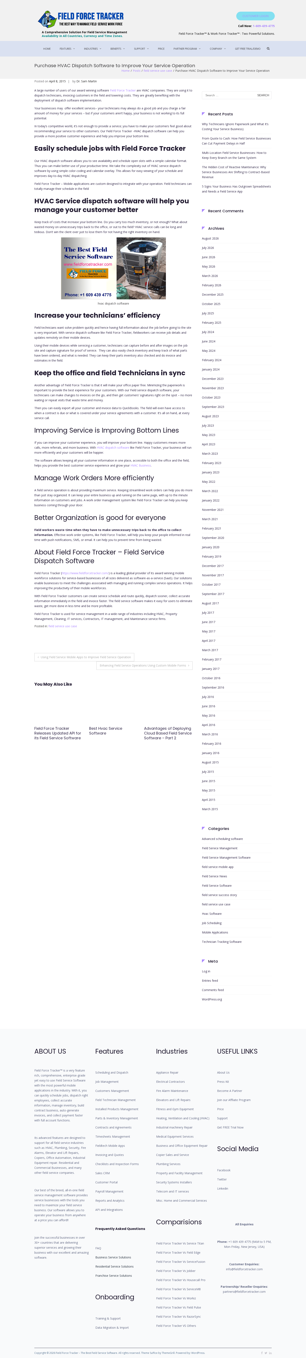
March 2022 (210, 491)
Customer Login (256, 16)
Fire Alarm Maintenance (172, 1091)
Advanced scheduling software (222, 839)
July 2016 (208, 697)
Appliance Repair (167, 1072)
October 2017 (211, 584)
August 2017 (210, 603)
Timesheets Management (112, 1136)
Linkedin (222, 1188)
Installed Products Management (116, 1109)
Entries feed (210, 981)
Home (47, 49)
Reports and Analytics (109, 1200)
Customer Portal (106, 1182)
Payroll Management (109, 1191)
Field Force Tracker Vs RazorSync (178, 1316)
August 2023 (210, 416)
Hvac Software (212, 914)
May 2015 (208, 790)
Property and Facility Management (179, 1173)
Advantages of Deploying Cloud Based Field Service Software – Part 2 (168, 733)
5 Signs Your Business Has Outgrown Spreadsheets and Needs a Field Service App (236, 188)
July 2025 (208, 313)
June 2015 (208, 781)
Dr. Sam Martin (86, 81)
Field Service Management (220, 848)
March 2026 (210, 276)
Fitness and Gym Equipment (175, 1109)
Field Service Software (217, 886)
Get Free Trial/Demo (248, 49)
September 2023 (213, 407)
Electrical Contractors (170, 1082)
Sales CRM (102, 1173)
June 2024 (208, 341)
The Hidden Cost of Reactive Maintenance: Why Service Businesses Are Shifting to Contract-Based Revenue (236, 172)
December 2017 (213, 566)
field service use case (158, 71)
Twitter (222, 1179)
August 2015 (210, 762)
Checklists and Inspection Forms (117, 1164)
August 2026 (210, 238)
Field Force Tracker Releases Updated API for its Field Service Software (57, 733)
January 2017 (210, 669)
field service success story (219, 895)
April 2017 (208, 641)
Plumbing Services (168, 1164)
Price (161, 49)
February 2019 (211, 556)
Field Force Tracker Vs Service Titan (180, 1243)
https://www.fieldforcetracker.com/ (85, 573)
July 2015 (208, 772)
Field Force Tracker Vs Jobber (175, 1271)
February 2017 (211, 659)
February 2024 (211, 360)
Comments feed (213, 990)
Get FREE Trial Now (230, 1127)
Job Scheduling (211, 923)
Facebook (223, 1170)
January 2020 (210, 547)
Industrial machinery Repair (174, 1127)
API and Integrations (109, 1210)
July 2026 (208, 248)
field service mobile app (218, 867)
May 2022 (208, 482)
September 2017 (213, 594)
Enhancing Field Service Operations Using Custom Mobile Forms (143, 665)
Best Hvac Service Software (105, 731)
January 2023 (210, 472)
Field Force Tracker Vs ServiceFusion (180, 1262)
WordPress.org (212, 999)
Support (139, 49)
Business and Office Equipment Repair (182, 1146)
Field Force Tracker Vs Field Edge (178, 1252)
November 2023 (213, 388)
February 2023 (211, 463)
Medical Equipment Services (175, 1136)
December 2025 (213, 294)
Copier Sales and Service (172, 1155)
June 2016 (208, 706)
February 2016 (211, 744)
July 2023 (208, 425)
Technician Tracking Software (222, 942)
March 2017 (210, 650)
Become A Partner (229, 1091)
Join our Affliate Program (234, 1100)
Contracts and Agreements (113, 1127)
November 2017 (213, 575)
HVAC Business (141, 465)
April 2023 (208, 444)
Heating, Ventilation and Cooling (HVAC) (182, 1118)
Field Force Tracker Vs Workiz (176, 1298)
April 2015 (208, 800)
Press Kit (223, 1082)
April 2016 (208, 725)
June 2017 (208, 622)
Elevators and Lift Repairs (173, 1100)
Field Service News (214, 876)
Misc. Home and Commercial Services (181, 1200)
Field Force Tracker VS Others (176, 1326)
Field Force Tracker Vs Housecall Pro (180, 1280)
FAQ (98, 1248)
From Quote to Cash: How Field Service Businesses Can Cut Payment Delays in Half (236, 140)
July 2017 (208, 613)
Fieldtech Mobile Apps (110, 1146)
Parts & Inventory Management (116, 1118)
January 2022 (210, 500)
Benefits (116, 49)
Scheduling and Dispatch (111, 1072)
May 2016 (208, 715)
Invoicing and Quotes (109, 1155)
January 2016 (210, 753)
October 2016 (211, 678)
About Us (223, 1072)
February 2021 (211, 528)
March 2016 (210, 734)
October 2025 (211, 304)
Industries (91, 49)
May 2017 (208, 631)
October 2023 (211, 397)
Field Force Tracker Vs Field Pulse (178, 1307)
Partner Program (185, 49)
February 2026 (211, 285)
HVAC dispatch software (113, 447)
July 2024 (208, 332)
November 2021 (213, 510)
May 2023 (208, 435)
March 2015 (210, 809)
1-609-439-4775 (264, 26)
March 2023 (210, 454)
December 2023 (213, 379)
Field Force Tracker (123, 90)
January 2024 (210, 369)
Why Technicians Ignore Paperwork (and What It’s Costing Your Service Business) (235, 126)
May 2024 (208, 351)
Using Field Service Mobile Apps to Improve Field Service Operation (86, 657)
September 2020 (213, 538)
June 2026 (208, 257)
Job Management (107, 1082)
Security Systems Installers (174, 1182)
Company (216, 49)
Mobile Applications (215, 932)
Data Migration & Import (112, 1328)
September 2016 (213, 687)
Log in (206, 971)
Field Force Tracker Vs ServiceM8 (178, 1289)
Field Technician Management (115, 1100)
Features (65, 49)
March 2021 (210, 519)
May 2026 (208, 266)
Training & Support (108, 1318)
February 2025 (211, 323)
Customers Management (112, 1091)
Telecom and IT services (172, 1191)
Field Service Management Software (226, 857)
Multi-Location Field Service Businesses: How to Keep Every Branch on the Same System (234, 155)
